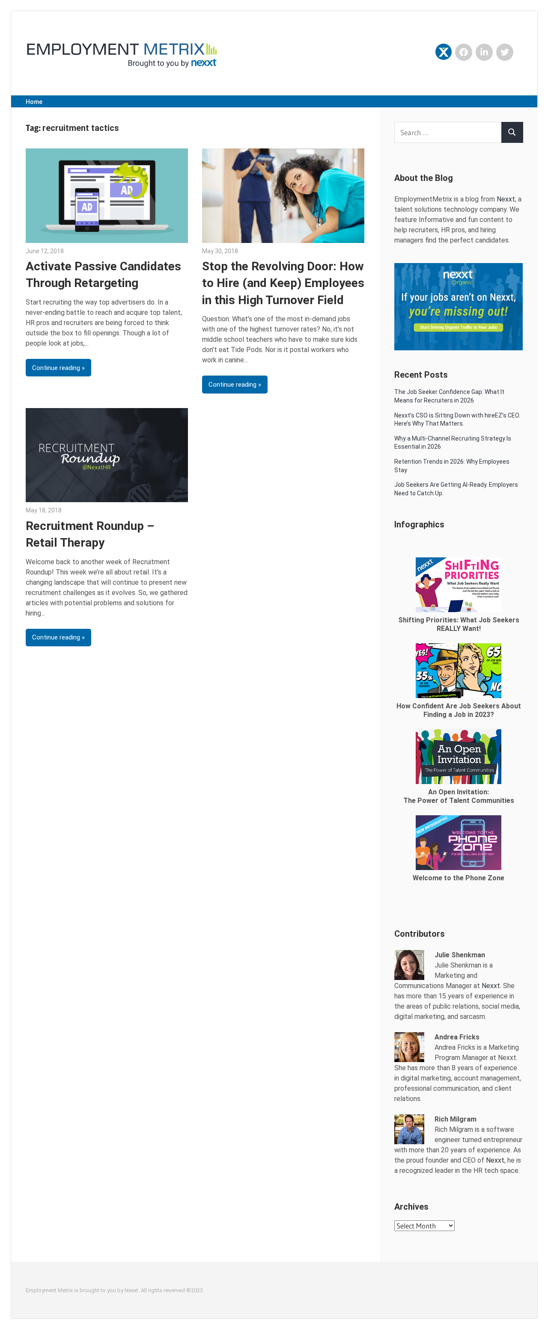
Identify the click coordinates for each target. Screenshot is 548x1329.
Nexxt (506, 199)
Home (34, 101)
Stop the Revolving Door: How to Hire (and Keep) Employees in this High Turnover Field (283, 283)
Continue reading (56, 368)
